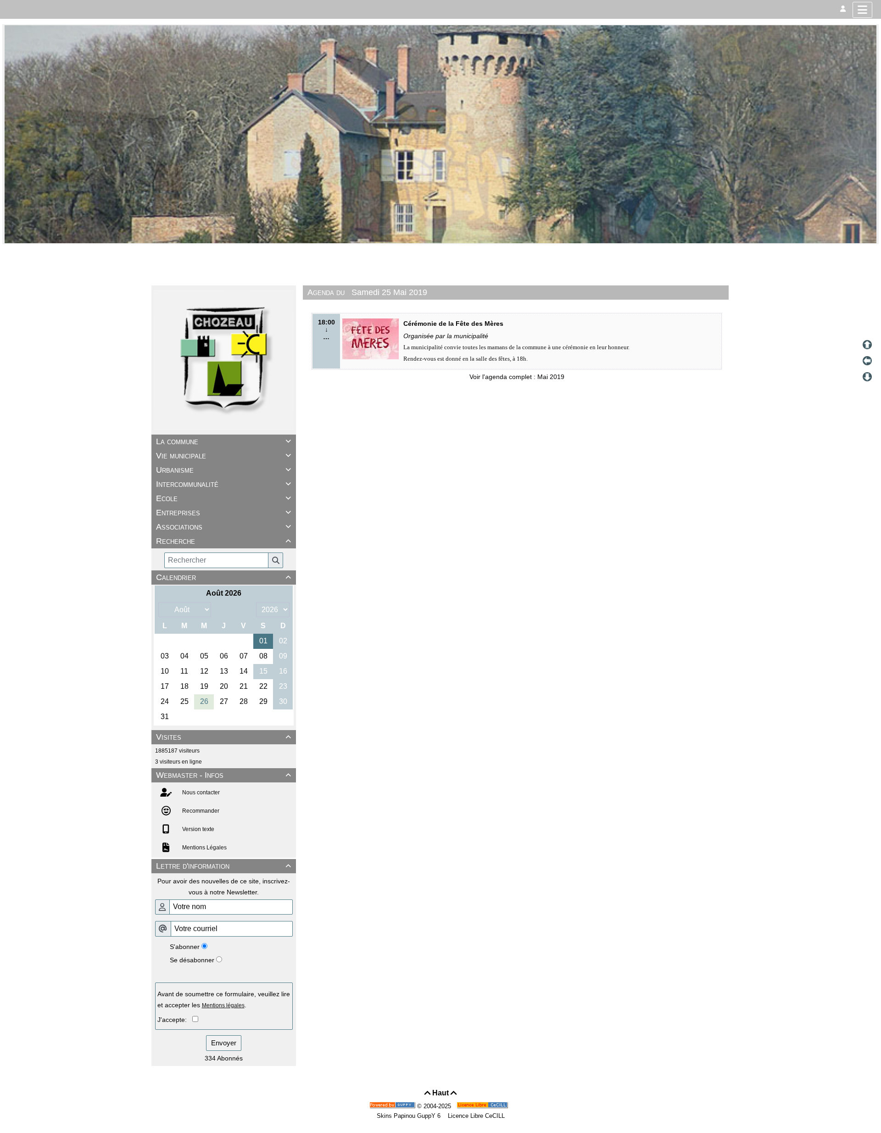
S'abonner (185, 946)
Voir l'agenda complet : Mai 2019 (516, 376)
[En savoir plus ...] (483, 1106)
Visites (223, 737)
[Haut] (867, 344)
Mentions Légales (204, 847)
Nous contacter (200, 792)
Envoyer (223, 1043)
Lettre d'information (223, 866)
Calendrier (223, 577)
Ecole (223, 498)
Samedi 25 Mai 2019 (389, 292)
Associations (223, 526)
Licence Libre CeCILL (475, 1115)
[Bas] (867, 376)
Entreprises (223, 512)
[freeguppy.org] (393, 1106)
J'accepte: (174, 1019)
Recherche (223, 541)
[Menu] (862, 10)
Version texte (197, 829)
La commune (223, 441)
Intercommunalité (223, 484)
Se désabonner (192, 960)
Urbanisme (223, 469)
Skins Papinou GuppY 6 (410, 1115)
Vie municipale (223, 455)
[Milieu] (867, 360)
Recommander (200, 811)
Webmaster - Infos (223, 775)
